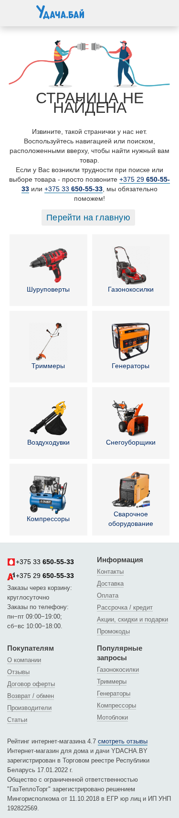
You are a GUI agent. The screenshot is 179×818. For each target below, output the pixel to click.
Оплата (107, 595)
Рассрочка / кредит (125, 607)
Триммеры (48, 366)
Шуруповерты (48, 289)
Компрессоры (48, 519)
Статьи (17, 719)
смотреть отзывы (122, 741)
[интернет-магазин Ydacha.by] (60, 15)
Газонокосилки (131, 289)
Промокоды (113, 631)
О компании (24, 660)
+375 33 (73, 189)
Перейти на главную (88, 217)
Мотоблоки (112, 717)
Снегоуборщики (131, 442)
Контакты (110, 571)
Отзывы (18, 672)
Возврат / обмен (30, 695)
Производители (29, 707)
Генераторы (130, 366)
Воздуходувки (48, 442)
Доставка (110, 583)
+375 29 (45, 575)
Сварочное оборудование (130, 518)
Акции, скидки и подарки (132, 619)
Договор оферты (31, 683)
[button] (16, 11)
